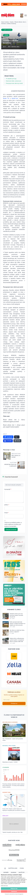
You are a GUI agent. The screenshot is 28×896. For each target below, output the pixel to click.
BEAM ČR (6, 98)
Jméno (6, 505)
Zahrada (13, 872)
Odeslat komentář (11, 529)
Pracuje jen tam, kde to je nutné (14, 83)
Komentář (7, 489)
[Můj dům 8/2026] (21, 15)
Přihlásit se (14, 703)
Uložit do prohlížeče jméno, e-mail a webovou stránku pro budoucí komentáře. (13, 524)
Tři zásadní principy (11, 78)
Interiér (6, 872)
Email (6, 513)
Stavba (11, 22)
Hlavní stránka (5, 22)
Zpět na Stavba (8, 30)
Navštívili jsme (12, 868)
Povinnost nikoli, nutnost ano (13, 81)
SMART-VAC (15, 98)
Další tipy (22, 872)
